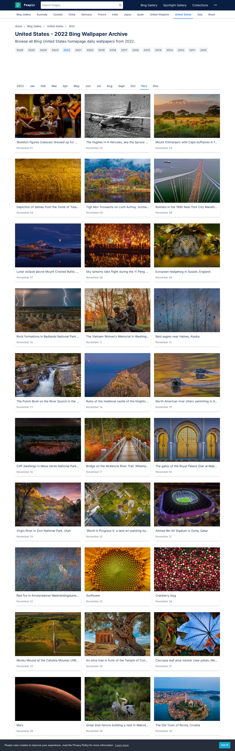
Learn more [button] (122, 745)
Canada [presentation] (58, 14)
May (76, 86)
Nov (144, 86)
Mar (54, 86)
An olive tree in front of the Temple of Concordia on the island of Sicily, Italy (117, 660)
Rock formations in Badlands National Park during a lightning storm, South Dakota (48, 336)
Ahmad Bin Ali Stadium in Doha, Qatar (182, 530)
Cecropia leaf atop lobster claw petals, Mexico (187, 660)
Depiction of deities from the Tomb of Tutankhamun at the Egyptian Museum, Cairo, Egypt (48, 207)
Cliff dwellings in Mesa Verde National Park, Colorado (48, 466)
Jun (88, 86)
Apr (65, 86)
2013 (170, 50)
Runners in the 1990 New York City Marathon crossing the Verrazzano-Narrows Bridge (187, 207)
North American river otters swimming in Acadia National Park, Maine (187, 401)
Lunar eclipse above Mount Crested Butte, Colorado (48, 271)
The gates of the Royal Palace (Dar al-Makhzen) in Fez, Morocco (187, 466)
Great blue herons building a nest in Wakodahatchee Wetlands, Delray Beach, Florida (117, 725)
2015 (147, 50)
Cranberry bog (166, 595)
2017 (124, 50)
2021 (78, 50)
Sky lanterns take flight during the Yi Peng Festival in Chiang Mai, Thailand (117, 271)
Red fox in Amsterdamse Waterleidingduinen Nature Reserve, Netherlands (48, 595)
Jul (99, 86)
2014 (158, 50)
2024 (43, 50)
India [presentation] (115, 14)
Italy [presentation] (200, 14)
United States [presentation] (183, 14)
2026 (20, 50)
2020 (90, 50)
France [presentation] (102, 14)
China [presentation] (71, 14)
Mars (20, 725)
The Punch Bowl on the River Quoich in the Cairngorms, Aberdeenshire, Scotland (48, 401)
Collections (200, 5)
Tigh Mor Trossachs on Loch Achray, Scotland (117, 207)
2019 (101, 50)
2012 (181, 50)
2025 (31, 50)
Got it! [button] (224, 745)
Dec (155, 86)
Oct (133, 86)
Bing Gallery (149, 5)
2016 (135, 50)
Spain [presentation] (140, 14)
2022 (67, 50)
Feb (43, 86)
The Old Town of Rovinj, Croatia (178, 725)
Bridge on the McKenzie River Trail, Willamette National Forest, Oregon (117, 466)
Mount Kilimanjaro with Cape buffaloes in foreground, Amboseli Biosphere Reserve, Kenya (187, 142)
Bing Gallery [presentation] (24, 14)
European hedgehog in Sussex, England (183, 271)
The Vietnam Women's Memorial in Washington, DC (117, 336)
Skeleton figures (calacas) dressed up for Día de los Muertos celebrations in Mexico (48, 142)
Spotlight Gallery (175, 5)
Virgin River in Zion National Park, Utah (44, 530)
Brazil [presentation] (211, 14)
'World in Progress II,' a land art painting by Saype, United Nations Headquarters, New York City (117, 530)
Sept (121, 86)
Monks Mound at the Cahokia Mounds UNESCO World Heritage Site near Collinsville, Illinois (48, 660)
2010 (203, 50)
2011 (192, 50)
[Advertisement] (117, 67)
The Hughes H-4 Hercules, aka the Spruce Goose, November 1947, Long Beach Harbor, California (117, 142)
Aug (109, 86)
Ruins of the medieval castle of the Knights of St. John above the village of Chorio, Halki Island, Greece (117, 401)
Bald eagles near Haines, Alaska (178, 336)
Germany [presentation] (86, 14)
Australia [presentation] (42, 14)
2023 (55, 50)
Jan (32, 86)
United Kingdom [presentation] (159, 14)
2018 (113, 50)
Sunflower (93, 595)
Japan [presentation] (127, 14)
